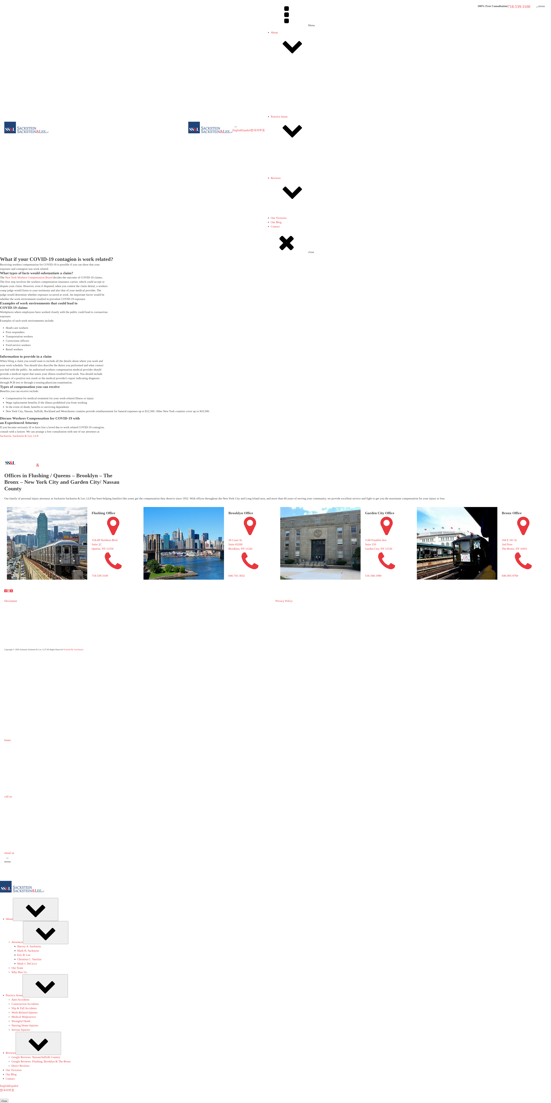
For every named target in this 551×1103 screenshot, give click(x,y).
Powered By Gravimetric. (73, 650)
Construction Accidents (290, 162)
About (274, 32)
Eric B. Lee (288, 123)
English (236, 130)
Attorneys (282, 73)
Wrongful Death (286, 179)
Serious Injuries (286, 188)
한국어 (255, 130)
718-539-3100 (519, 6)
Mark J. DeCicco (292, 132)
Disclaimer (10, 600)
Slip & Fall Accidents (289, 166)
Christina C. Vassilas (294, 128)
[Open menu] (235, 126)
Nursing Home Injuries (290, 183)
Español (246, 130)
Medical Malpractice (289, 175)
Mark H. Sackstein (293, 119)
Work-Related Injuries (289, 170)
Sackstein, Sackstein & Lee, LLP (19, 435)
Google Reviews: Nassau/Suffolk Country (301, 219)
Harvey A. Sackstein (294, 115)
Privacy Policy (284, 600)
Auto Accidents (285, 157)
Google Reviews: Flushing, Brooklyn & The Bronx (306, 223)
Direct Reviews (285, 227)
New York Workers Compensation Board (28, 277)
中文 (262, 130)
